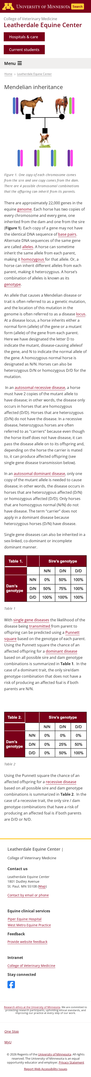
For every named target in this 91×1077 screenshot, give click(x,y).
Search (78, 6)
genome (24, 209)
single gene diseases (31, 619)
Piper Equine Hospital (25, 919)
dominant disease (61, 651)
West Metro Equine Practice (29, 925)
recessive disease (61, 781)
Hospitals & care (23, 36)
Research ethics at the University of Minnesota (32, 1007)
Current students (24, 49)
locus (80, 314)
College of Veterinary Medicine (30, 18)
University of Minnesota (54, 1054)
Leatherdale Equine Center (43, 25)
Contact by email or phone (28, 895)
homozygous (33, 259)
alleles (27, 246)
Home (8, 74)
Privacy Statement (71, 1062)
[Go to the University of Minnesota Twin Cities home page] (45, 6)
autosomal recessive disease (40, 387)
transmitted (40, 626)
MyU (7, 1042)
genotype (12, 284)
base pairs (67, 234)
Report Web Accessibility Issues (45, 1069)
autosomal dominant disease (39, 473)
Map (42, 886)
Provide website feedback (27, 941)
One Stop (11, 1031)
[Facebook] (11, 985)
